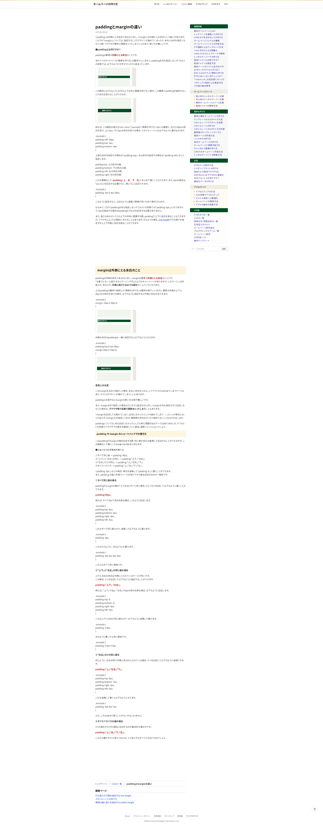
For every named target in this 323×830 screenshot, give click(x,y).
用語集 (180, 816)
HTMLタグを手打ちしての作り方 (208, 37)
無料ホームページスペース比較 (210, 102)
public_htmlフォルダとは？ (207, 69)
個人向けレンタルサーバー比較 (210, 96)
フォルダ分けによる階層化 (206, 50)
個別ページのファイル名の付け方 (209, 66)
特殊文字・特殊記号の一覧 (206, 221)
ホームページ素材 (202, 234)
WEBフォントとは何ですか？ (206, 178)
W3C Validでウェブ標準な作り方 (209, 73)
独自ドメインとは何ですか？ (206, 60)
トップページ (101, 783)
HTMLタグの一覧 (202, 214)
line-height (164, 219)
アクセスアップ (202, 4)
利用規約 (157, 816)
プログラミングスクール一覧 (206, 230)
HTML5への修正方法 (203, 165)
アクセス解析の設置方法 (207, 204)
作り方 (156, 4)
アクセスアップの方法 (205, 191)
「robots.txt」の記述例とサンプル (209, 79)
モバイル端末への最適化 (207, 198)
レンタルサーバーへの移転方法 (208, 154)
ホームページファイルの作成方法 (209, 43)
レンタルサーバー (171, 4)
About (127, 816)
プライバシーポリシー (142, 816)
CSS (226, 4)
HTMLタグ (216, 4)
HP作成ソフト (200, 237)
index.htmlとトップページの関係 (209, 53)
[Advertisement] (161, 16)
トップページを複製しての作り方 (208, 34)
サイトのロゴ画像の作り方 (206, 148)
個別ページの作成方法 (204, 135)
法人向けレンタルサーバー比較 (210, 99)
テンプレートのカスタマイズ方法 (208, 119)
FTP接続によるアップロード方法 (208, 47)
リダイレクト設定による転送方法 (208, 82)
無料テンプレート (202, 240)
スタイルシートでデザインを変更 (208, 122)
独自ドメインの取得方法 (207, 105)
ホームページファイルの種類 (207, 40)
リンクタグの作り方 (202, 138)
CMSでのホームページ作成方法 (208, 151)
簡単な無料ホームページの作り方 (209, 116)
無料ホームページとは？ (205, 31)
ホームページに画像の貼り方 (207, 145)
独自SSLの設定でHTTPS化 (206, 171)
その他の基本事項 (202, 85)
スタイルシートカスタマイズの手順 (209, 129)
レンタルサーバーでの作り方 (206, 56)
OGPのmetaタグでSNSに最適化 (209, 174)
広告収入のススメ (202, 224)
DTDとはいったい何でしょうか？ (208, 76)
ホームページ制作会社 (204, 227)
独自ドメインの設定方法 (205, 63)
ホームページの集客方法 (207, 201)
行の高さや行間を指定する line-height (113, 795)
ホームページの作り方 (105, 4)
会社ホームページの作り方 (206, 142)
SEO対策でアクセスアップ (207, 194)
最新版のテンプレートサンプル (207, 132)
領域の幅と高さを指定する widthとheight (114, 802)
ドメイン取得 (187, 4)
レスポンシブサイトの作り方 (206, 168)
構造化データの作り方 (204, 181)
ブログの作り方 (192, 816)
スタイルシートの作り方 (106, 798)
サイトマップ (169, 816)
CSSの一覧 (117, 783)
